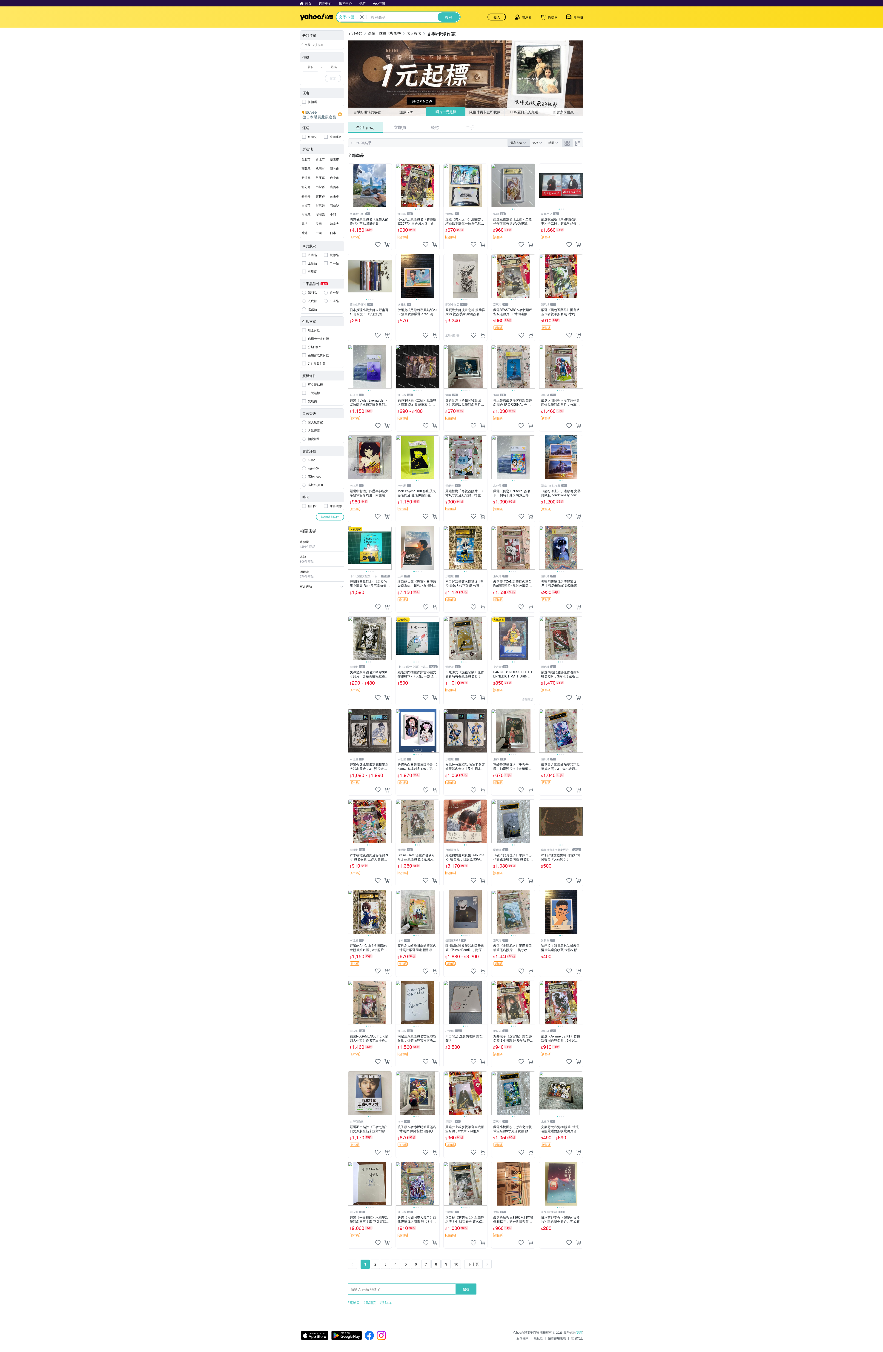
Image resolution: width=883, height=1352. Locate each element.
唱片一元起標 (445, 111)
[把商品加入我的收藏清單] (378, 244)
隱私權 (538, 1338)
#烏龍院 (370, 1302)
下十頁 (473, 1264)
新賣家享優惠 (563, 111)
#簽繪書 (354, 1302)
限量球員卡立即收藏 (485, 111)
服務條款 (522, 1338)
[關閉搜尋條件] (362, 17)
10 (456, 1264)
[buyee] (322, 114)
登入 (496, 17)
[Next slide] (389, 185)
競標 (435, 127)
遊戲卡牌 (406, 111)
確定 (333, 78)
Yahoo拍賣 (316, 17)
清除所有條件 (330, 517)
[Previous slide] (351, 185)
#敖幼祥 (385, 1302)
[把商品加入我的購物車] (387, 244)
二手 (470, 127)
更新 (579, 1332)
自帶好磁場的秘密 (367, 111)
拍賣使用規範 (557, 1338)
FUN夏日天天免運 (524, 111)
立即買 (400, 127)
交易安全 (577, 1338)
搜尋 (466, 1288)
